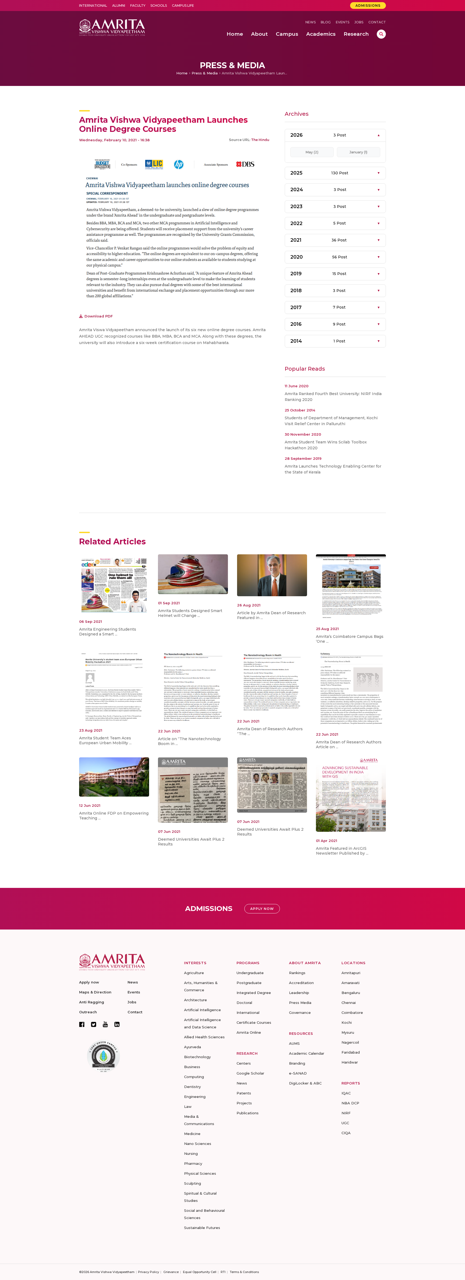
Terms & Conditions (244, 1272)
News (310, 22)
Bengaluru (350, 992)
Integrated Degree (254, 992)
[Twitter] (93, 1024)
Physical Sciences (200, 1173)
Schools (158, 5)
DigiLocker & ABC (305, 1083)
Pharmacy (193, 1163)
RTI (223, 1272)
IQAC (346, 1093)
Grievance (171, 1272)
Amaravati (350, 983)
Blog (326, 22)
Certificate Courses (254, 1022)
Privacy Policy (148, 1272)
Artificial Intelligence (202, 1010)
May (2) (311, 152)
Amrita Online (249, 1032)
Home (182, 73)
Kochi (346, 1022)
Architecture (195, 1000)
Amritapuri (350, 973)
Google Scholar (250, 1073)
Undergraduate (250, 973)
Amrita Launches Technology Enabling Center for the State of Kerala (333, 469)
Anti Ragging (91, 1002)
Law (188, 1106)
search (381, 34)
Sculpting (192, 1183)
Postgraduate (249, 983)
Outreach (88, 1012)
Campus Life (183, 5)
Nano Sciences (197, 1143)
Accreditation (301, 983)
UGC (345, 1123)
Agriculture (194, 973)
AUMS (294, 1043)
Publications (248, 1113)
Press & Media (205, 73)
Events (342, 22)
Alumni (118, 5)
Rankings (297, 973)
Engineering (195, 1096)
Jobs (358, 22)
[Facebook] (81, 1024)
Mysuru (347, 1032)
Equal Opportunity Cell (199, 1272)
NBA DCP (350, 1103)
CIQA (346, 1133)
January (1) (358, 152)
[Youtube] (105, 1024)
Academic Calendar (306, 1053)
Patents (244, 1093)
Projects (244, 1103)
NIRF (346, 1113)
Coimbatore (352, 1012)
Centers (244, 1063)
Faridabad (350, 1052)
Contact (377, 22)
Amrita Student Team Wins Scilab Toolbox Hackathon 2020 (326, 445)
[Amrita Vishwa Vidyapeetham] (112, 27)
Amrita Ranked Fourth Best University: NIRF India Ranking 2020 (333, 396)
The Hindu (260, 140)
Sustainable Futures (202, 1227)
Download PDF (98, 316)
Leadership (299, 992)
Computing (194, 1077)
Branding (297, 1063)
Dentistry (192, 1086)
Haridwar (349, 1062)
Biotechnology (197, 1057)
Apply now (89, 982)
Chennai (348, 1002)
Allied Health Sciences (204, 1037)
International (93, 5)
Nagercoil (350, 1042)
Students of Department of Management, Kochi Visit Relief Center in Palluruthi (331, 420)
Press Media (300, 1002)
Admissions (368, 5)
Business (192, 1067)
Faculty (137, 5)
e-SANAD (298, 1073)
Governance (300, 1012)
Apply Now (262, 909)
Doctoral (244, 1002)
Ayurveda (192, 1047)
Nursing (191, 1153)
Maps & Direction (95, 992)
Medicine (192, 1133)
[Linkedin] (117, 1024)
